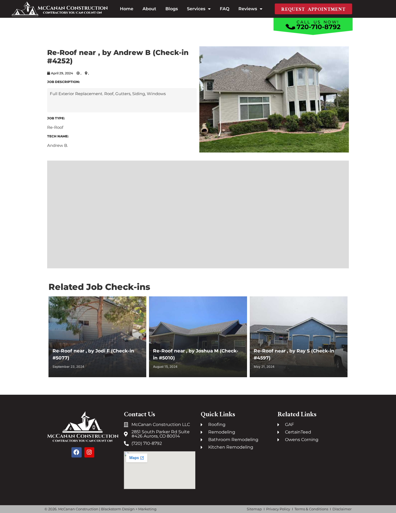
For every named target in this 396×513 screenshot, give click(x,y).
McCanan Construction (78, 509)
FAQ (224, 8)
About (149, 8)
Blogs (171, 8)
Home (126, 8)
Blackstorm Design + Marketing (129, 509)
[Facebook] (76, 452)
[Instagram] (89, 452)
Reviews (247, 8)
